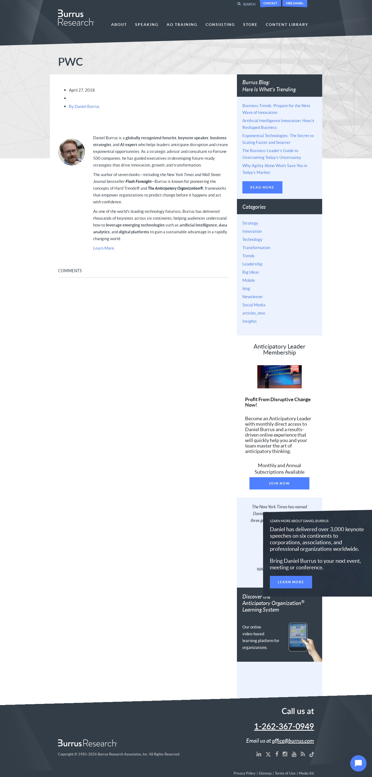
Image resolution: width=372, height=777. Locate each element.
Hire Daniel (295, 3)
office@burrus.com (293, 740)
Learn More (103, 248)
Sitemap (265, 773)
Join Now (279, 483)
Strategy (250, 222)
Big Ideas (250, 272)
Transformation (256, 247)
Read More (262, 187)
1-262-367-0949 (284, 727)
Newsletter (252, 296)
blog (246, 288)
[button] (358, 763)
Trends (248, 255)
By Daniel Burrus (84, 106)
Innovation (252, 231)
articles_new (253, 312)
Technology (252, 239)
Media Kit (306, 773)
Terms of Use (285, 773)
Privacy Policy (244, 773)
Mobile (248, 280)
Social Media (253, 304)
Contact (270, 3)
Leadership (252, 263)
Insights (249, 321)
